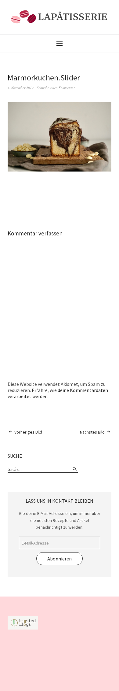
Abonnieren (59, 559)
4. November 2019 (21, 87)
